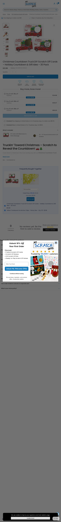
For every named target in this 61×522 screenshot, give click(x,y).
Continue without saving (17, 273)
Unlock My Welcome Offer (16, 269)
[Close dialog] (56, 242)
